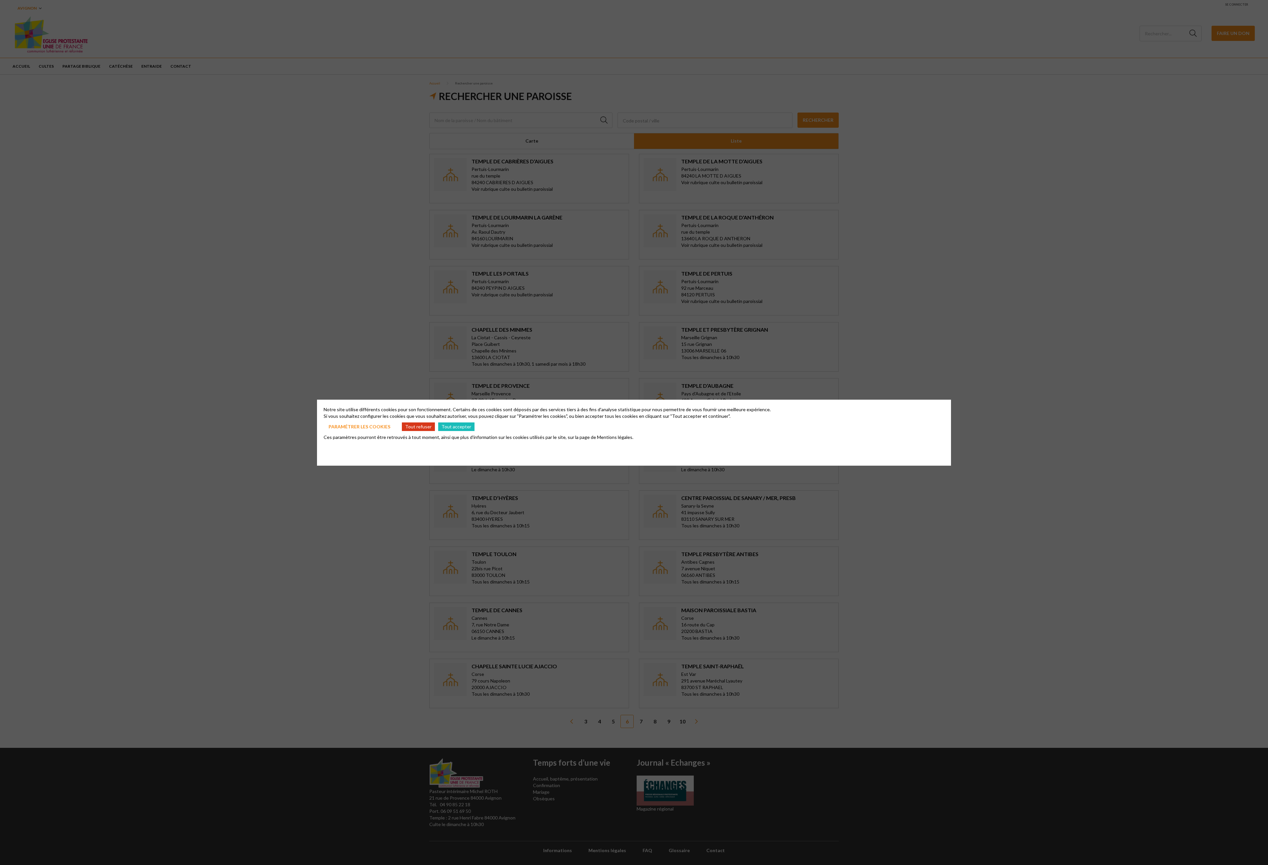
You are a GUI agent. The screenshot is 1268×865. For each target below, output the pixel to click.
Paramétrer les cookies (359, 426)
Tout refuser (418, 426)
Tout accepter (456, 426)
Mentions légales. (615, 437)
